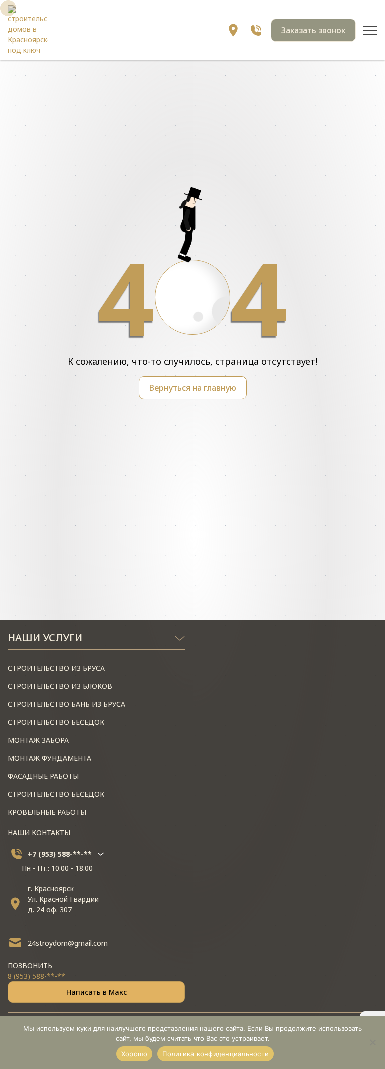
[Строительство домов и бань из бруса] (28, 30)
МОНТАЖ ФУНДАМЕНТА (49, 758)
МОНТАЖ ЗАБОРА (38, 740)
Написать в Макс (96, 992)
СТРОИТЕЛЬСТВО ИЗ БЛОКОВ (60, 686)
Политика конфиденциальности (215, 1054)
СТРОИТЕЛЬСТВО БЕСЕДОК (56, 722)
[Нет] (372, 1042)
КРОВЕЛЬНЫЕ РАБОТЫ (47, 812)
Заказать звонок (313, 30)
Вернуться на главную (192, 387)
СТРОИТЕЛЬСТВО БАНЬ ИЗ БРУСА (66, 704)
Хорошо (134, 1054)
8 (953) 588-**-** (36, 976)
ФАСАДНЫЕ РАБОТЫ (43, 776)
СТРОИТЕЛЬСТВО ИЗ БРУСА (56, 668)
